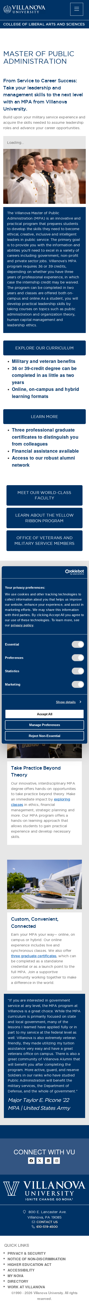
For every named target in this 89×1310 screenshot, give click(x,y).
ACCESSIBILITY (21, 1270)
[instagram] (56, 1160)
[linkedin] (48, 1160)
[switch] (78, 657)
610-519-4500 (47, 1226)
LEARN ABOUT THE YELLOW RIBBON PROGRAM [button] (44, 518)
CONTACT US (47, 1222)
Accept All (44, 714)
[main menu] (76, 9)
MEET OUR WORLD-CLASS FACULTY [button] (44, 495)
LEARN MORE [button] (44, 417)
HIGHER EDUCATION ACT (29, 1264)
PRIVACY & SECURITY (27, 1253)
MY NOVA (16, 1275)
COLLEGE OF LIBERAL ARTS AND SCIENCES (44, 24)
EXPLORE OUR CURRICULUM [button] (44, 348)
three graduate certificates (33, 956)
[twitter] (40, 1160)
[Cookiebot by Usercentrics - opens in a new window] (65, 572)
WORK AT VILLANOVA (26, 1286)
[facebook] (31, 1160)
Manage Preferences (44, 725)
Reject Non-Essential (44, 735)
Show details (66, 702)
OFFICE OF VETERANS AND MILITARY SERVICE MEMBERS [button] (44, 540)
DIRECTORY (18, 1281)
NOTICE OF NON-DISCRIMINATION (37, 1258)
